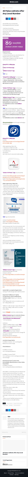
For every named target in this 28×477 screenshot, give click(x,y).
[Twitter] (9, 19)
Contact (11, 474)
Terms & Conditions (19, 473)
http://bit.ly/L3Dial (11, 220)
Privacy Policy (11, 473)
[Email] (15, 19)
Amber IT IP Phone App (18, 403)
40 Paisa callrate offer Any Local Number (13, 453)
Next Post (24, 432)
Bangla (8, 312)
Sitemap (16, 474)
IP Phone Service (17, 405)
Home (4, 7)
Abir (9, 417)
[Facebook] (7, 19)
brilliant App (5, 405)
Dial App (10, 405)
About (5, 473)
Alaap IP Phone (9, 7)
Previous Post (5, 432)
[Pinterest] (12, 19)
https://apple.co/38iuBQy (12, 221)
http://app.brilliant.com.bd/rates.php (11, 337)
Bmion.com (14, 2)
